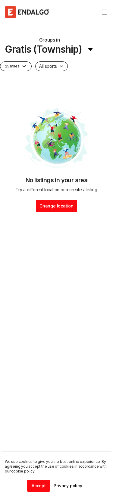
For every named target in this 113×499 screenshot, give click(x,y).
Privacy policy (68, 485)
